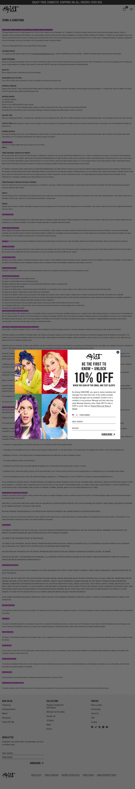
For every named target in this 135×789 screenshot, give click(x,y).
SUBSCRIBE (107, 434)
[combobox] (75, 415)
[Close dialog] (118, 352)
